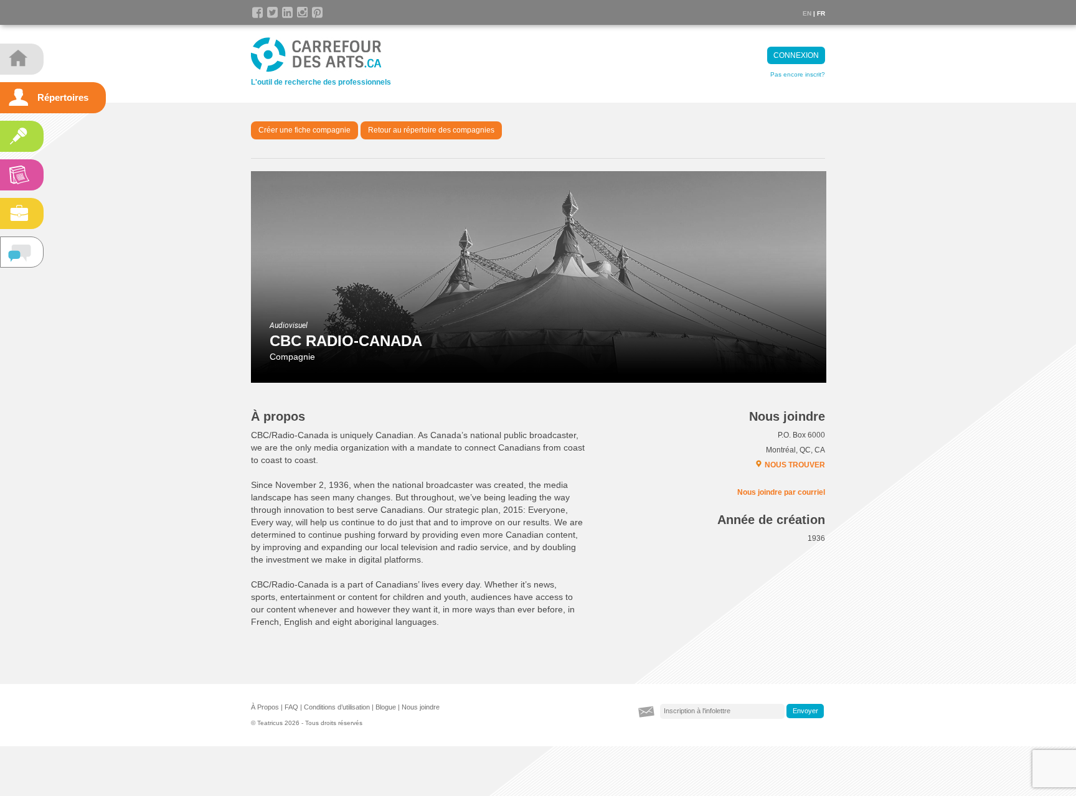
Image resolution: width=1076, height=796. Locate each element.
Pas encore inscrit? (797, 74)
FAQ (291, 707)
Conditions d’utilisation (337, 707)
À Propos (265, 707)
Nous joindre (421, 707)
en (807, 13)
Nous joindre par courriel (781, 492)
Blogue (385, 707)
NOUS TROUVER (795, 465)
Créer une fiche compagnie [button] (304, 130)
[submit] (805, 711)
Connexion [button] (796, 55)
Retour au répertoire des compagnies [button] (431, 130)
